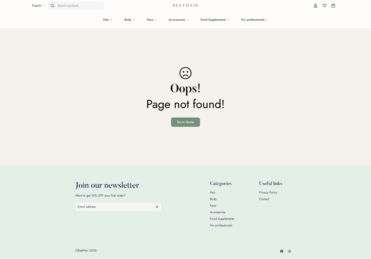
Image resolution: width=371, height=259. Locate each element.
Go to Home (185, 122)
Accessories (177, 19)
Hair (106, 19)
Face (150, 19)
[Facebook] (281, 251)
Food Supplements (213, 19)
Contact (264, 199)
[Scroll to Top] (363, 237)
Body (127, 19)
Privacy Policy (268, 192)
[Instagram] (289, 251)
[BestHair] (185, 5)
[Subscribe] (156, 207)
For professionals (253, 19)
